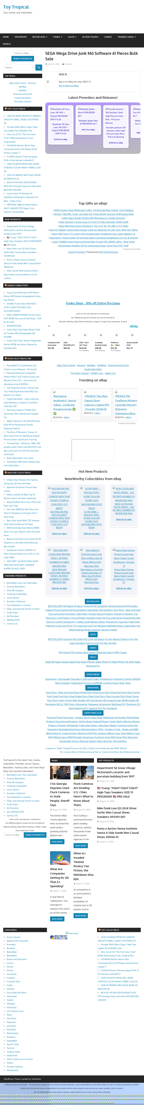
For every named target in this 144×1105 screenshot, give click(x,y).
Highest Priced (52, 610)
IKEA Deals (116, 737)
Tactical (10, 1048)
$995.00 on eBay (91, 533)
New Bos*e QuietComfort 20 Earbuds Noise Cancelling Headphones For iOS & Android (94, 237)
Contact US (12, 623)
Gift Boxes (99, 639)
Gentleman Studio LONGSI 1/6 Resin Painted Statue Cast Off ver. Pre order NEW (21, 554)
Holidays (11, 1003)
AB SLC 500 (62, 704)
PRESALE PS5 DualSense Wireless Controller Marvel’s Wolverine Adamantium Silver (126, 405)
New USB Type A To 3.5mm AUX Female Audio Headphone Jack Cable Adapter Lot (93, 233)
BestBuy (91, 365)
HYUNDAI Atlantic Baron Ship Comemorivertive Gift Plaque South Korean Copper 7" (20, 149)
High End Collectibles (19, 472)
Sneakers (11, 1037)
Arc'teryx (87, 683)
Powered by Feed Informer (132, 249)
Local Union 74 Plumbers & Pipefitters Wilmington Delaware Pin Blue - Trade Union (21, 197)
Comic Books (13, 597)
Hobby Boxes (85, 721)
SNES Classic (120, 652)
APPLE (93, 657)
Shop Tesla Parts (96, 696)
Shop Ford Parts (61, 696)
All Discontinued (116, 606)
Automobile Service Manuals (73, 741)
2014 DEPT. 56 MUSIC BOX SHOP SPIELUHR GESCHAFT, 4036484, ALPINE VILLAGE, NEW (21, 565)
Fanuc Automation (78, 704)
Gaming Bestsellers (16, 586)
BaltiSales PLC (119, 704)
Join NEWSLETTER (15, 812)
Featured (88, 606)
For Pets (104, 643)
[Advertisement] (87, 22)
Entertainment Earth (118, 365)
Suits (88, 643)
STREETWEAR (93, 674)
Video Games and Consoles (20, 1059)
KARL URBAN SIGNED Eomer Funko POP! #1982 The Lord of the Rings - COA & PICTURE (22, 318)
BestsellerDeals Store (70, 729)
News (55, 760)
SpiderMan (12, 1040)
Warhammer (12, 1070)
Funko (56, 37)
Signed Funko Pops (17, 285)
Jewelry (92, 741)
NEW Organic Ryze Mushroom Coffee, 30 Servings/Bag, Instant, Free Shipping (93, 210)
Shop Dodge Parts (78, 696)
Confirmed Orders (90, 679)
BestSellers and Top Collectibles (22, 583)
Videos (10, 1062)
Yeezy (128, 683)
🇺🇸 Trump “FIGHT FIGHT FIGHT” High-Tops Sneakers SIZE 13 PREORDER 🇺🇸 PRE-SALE (22, 241)
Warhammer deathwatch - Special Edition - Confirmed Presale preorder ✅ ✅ (64, 405)
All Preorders (131, 606)
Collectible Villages (107, 725)
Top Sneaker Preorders (69, 679)
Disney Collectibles (126, 625)
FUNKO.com (97, 373)
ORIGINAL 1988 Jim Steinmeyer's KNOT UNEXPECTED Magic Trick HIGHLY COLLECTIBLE (21, 208)
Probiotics (128, 614)
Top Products (64, 618)
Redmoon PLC (134, 704)
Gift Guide (78, 639)
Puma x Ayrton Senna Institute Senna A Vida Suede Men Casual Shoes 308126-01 (22, 263)
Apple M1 (49, 661)
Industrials (12, 1007)
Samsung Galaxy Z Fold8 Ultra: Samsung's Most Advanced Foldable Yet (21, 414)
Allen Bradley (79, 700)
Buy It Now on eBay (69, 85)
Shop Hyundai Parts (116, 696)
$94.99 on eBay (91, 588)
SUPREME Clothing (102, 683)
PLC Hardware (110, 708)
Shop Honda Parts (83, 692)
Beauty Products (105, 614)
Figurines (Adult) (109, 629)
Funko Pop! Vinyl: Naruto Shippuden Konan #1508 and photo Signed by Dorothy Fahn (22, 344)
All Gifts (112, 643)
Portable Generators (84, 737)
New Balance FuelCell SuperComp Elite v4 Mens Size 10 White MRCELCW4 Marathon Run (92, 576)
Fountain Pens (13, 981)
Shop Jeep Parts (119, 692)
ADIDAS (136, 679)
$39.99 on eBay (60, 139)
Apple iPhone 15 (103, 661)
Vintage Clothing (15, 1066)
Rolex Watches (104, 741)
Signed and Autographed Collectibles (79, 610)
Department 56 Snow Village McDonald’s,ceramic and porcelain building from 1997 (20, 230)
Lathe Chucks (65, 700)
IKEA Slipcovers (130, 737)
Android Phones (101, 721)
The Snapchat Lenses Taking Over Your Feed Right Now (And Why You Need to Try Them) (21, 391)
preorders (11, 1026)
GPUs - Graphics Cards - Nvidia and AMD (118, 729)
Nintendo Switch (104, 652)
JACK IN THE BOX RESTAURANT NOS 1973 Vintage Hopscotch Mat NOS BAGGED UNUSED (22, 186)
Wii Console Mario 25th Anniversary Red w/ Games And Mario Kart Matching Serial (99, 752)
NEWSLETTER (13, 620)
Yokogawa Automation (99, 704)
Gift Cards (88, 639)
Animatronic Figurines (117, 621)
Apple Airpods (62, 661)
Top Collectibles (16, 108)
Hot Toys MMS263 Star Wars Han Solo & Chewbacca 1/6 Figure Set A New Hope (21, 513)
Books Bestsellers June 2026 (20, 458)
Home (6, 37)
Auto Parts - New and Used (126, 610)
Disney (10, 966)
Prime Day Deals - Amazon (70, 717)
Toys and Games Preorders (61, 614)
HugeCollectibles (93, 369)
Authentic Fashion (123, 679)
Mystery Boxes (97, 621)
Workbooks (72, 725)
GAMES (93, 648)
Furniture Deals (102, 737)
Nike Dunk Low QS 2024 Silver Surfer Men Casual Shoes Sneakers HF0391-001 (20, 252)
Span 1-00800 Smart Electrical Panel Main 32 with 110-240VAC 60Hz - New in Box (94, 241)
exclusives (11, 974)
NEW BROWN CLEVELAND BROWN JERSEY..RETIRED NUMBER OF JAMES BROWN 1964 (59, 576)
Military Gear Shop (116, 733)
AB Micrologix (128, 700)
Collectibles (82, 614)
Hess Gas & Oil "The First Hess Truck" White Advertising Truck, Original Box (20, 138)
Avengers (11, 944)
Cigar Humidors (77, 643)
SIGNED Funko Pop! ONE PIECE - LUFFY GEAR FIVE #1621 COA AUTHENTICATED (21, 307)
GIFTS (93, 634)
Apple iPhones (88, 661)
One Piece (11, 1018)
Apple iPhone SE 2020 (123, 661)
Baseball (11, 948)
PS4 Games (64, 652)
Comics (108, 37)
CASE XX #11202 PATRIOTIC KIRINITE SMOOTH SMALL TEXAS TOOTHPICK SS (22, 120)
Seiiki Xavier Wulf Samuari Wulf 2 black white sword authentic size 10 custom (21, 274)
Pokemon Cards (53, 625)
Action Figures (90, 37)
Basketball (12, 952)
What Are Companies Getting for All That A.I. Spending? (59, 877)
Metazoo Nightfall (107, 625)
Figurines (95, 629)
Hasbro (10, 1000)
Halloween (12, 996)
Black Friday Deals (93, 717)
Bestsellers (38, 37)
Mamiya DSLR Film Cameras (92, 733)
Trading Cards (125, 37)
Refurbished (12, 1033)
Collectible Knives (88, 725)
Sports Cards (13, 1044)
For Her (108, 639)
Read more (57, 842)
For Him (134, 639)
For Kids (95, 643)
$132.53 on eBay (59, 533)
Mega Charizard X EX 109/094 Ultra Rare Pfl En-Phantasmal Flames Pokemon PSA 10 (22, 425)
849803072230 (14, 325)
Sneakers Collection (16, 601)
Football (11, 978)
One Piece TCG (69, 625)
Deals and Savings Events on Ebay (23, 609)
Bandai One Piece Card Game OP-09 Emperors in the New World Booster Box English (22, 543)
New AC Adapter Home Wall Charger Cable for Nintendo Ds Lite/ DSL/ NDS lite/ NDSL (94, 230)
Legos (71, 37)
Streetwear (51, 679)
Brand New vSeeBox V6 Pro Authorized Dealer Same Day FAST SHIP (94, 245)
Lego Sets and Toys (87, 625)
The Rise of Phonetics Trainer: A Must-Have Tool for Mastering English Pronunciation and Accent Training (22, 436)
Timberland (76, 683)
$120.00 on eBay (123, 588)
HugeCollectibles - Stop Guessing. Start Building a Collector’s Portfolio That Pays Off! (21, 403)
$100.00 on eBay (124, 519)
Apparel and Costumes (17, 940)
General (68, 64)
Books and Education (17, 959)
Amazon (81, 365)
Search (7, 44)
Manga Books (84, 629)
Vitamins (118, 614)
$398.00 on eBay (116, 143)
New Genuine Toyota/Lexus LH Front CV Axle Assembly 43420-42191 (93, 222)
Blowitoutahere (89, 729)
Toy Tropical (16, 7)
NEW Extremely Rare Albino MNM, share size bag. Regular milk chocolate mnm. (22, 532)
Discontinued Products (67, 721)
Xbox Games (89, 652)
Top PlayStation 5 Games (19, 605)
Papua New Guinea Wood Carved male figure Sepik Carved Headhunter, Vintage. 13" (124, 576)
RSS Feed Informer (108, 252)
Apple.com (110, 373)
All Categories (100, 606)
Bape (122, 683)
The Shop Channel (79, 373)
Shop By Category (15, 590)
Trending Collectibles (17, 594)
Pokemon (11, 1022)
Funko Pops (134, 621)
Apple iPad (74, 661)
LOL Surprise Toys (15, 1011)
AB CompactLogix (112, 700)
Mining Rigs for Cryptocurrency (61, 733)
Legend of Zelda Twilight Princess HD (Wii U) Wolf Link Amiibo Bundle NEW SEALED (87, 748)
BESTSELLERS (93, 601)
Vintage (92, 614)
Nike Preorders (62, 683)
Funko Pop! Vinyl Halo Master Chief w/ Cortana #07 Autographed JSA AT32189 (22, 333)
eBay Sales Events (66, 365)
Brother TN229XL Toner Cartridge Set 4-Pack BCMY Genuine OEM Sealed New (94, 214)
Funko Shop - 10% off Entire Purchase (93, 303)
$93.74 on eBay (88, 129)
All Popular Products (73, 606)
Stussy (115, 683)
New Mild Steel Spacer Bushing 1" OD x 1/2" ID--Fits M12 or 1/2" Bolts (93, 226)
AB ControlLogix (94, 700)
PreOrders (21, 37)
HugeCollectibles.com (19, 358)
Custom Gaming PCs (65, 621)
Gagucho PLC (95, 708)
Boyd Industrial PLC (78, 708)
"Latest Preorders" (77, 252)
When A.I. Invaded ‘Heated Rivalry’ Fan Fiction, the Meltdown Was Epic (84, 866)
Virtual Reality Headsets (83, 618)
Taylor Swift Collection (120, 721)
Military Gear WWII (63, 737)
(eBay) (66, 417)
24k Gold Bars (106, 610)
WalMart (101, 365)
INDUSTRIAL (93, 687)
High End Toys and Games (109, 618)
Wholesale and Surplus (114, 717)
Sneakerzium (106, 679)
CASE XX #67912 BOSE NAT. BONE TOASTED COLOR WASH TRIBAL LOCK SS (22, 168)
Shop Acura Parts (101, 692)
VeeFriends (12, 1055)
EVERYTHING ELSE (93, 713)
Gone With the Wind (16, 992)
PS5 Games (76, 652)
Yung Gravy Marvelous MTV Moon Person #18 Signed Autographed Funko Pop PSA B (22, 296)
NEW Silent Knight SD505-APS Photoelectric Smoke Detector (94, 218)
